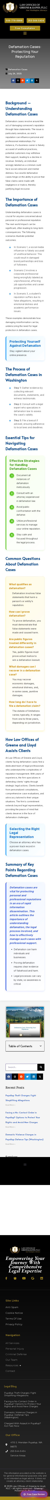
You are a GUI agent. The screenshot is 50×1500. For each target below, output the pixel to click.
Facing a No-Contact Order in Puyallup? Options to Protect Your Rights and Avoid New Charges (23, 1117)
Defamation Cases (17, 69)
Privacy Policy (14, 1324)
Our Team (11, 1360)
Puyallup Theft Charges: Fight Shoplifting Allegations (20, 1394)
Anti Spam (12, 1307)
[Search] (41, 1067)
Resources (12, 1365)
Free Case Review (36, 1494)
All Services (12, 1343)
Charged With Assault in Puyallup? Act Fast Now (22, 1424)
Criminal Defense (16, 1354)
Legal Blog (10, 1386)
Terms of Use (14, 1318)
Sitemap (38, 1488)
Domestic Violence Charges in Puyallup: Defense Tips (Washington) (20, 1415)
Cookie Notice (14, 1313)
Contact (10, 1371)
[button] (25, 33)
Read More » (10, 1105)
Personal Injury (15, 1348)
